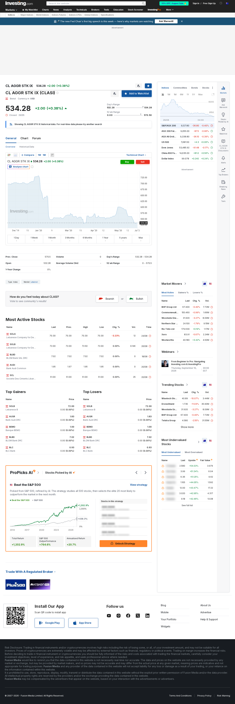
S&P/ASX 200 (169, 125)
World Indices (42, 15)
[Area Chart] (15, 155)
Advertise (205, 612)
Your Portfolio (168, 619)
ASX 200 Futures (170, 131)
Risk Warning (223, 695)
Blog (163, 605)
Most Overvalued (193, 452)
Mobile (165, 612)
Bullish (139, 298)
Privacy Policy (204, 695)
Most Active (168, 292)
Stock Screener (135, 10)
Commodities (180, 87)
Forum (36, 138)
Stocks (205, 87)
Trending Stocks (173, 384)
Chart (24, 138)
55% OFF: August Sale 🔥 (174, 3)
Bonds (194, 87)
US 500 (165, 142)
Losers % (198, 292)
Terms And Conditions (180, 695)
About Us (205, 605)
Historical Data (26, 146)
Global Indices (91, 15)
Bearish (110, 298)
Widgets (165, 626)
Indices (11, 15)
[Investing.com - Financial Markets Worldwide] (19, 3)
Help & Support (209, 619)
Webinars (168, 351)
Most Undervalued (171, 452)
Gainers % (183, 292)
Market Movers (172, 283)
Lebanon (34, 282)
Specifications (107, 15)
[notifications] (221, 3)
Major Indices (27, 15)
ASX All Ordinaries (171, 136)
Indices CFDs (75, 15)
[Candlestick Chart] (9, 155)
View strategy (138, 484)
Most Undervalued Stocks (174, 442)
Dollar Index (168, 158)
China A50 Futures (171, 153)
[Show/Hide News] (52, 155)
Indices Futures (59, 15)
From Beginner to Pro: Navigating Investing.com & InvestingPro (188, 362)
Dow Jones (167, 147)
